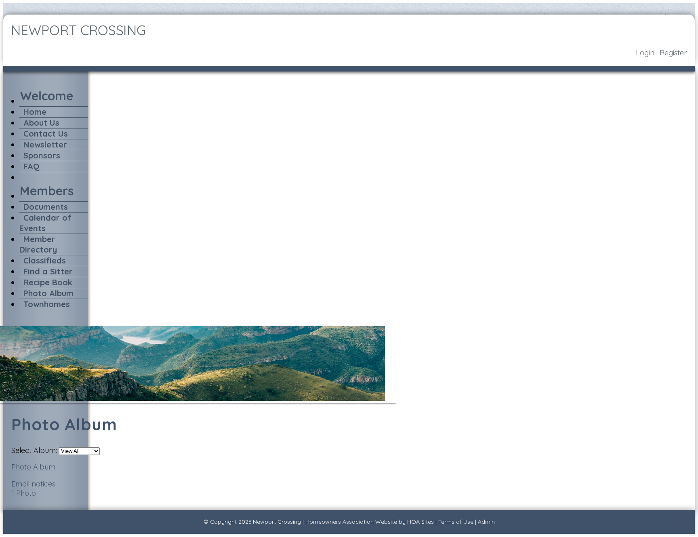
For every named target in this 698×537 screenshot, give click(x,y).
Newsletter (45, 144)
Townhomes (46, 304)
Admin (486, 521)
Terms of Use (455, 521)
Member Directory (38, 244)
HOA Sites (420, 521)
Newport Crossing (277, 521)
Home (34, 112)
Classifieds (44, 260)
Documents (45, 207)
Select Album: (34, 450)
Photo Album (48, 293)
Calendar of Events (45, 223)
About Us (41, 123)
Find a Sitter (48, 271)
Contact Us (45, 133)
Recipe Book (47, 282)
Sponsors (41, 155)
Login (645, 52)
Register (673, 52)
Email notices (33, 484)
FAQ (31, 166)
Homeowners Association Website (351, 521)
